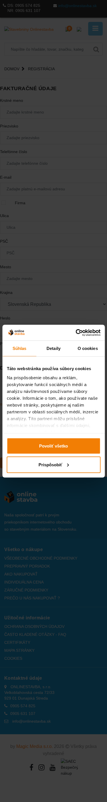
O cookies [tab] (88, 348)
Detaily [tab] (53, 348)
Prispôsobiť (50, 464)
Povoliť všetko (53, 446)
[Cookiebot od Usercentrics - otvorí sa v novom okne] (76, 332)
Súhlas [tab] (20, 348)
